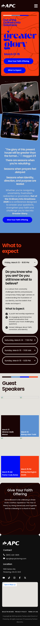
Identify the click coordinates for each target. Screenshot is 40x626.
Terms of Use (33, 612)
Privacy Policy (21, 612)
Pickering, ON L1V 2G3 (12, 572)
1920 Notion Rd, (9, 569)
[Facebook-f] (20, 578)
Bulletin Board (8, 612)
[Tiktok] (9, 578)
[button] (18, 61)
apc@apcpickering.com (16, 558)
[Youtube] (4, 578)
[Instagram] (14, 578)
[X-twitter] (25, 578)
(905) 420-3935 (12, 555)
